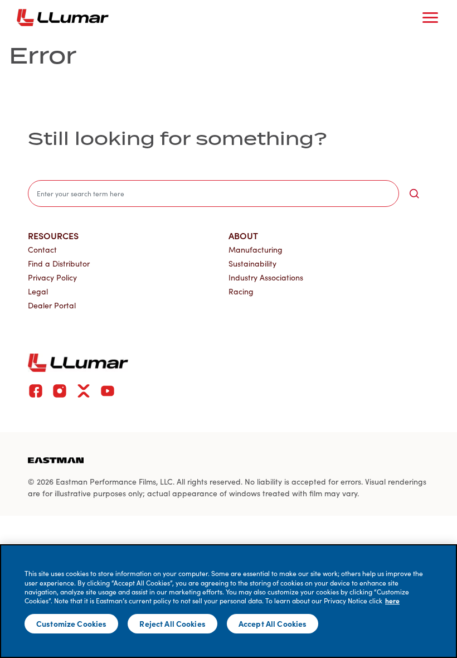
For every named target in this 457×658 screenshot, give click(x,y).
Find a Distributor (59, 263)
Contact (42, 249)
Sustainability (252, 263)
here (392, 600)
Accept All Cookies (273, 623)
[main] (228, 601)
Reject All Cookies (172, 623)
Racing (241, 291)
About (243, 235)
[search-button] (414, 193)
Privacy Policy (52, 277)
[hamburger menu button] (430, 18)
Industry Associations (266, 277)
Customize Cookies (71, 623)
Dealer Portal (52, 305)
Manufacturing (256, 249)
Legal (38, 291)
